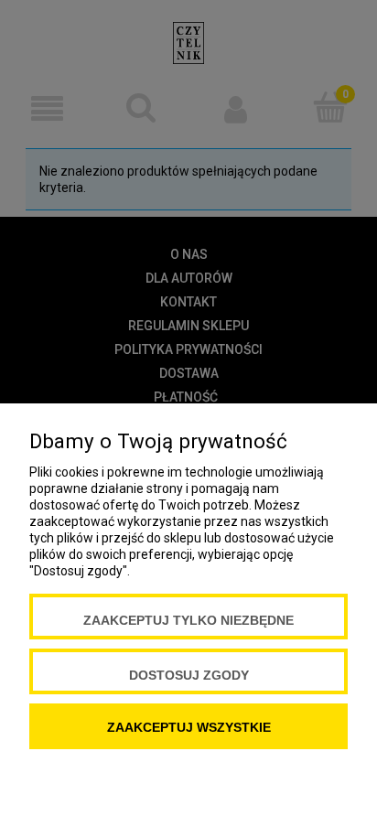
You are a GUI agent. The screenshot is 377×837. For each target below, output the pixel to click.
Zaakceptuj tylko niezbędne (188, 620)
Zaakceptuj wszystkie (189, 727)
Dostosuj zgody (189, 675)
